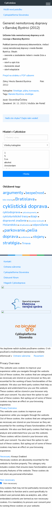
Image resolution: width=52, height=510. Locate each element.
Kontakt (7, 261)
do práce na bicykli (36, 221)
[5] (25, 156)
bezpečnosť (35, 192)
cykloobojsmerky (29, 212)
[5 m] (25, 159)
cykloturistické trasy (15, 216)
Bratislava (25, 199)
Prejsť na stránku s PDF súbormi (18, 75)
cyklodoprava (11, 212)
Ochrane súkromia (21, 355)
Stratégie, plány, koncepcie (26, 90)
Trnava (26, 243)
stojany (38, 236)
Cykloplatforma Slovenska (16, 14)
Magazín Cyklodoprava (14, 282)
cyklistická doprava (25, 206)
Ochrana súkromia (12, 266)
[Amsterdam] (25, 165)
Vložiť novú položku (12, 9)
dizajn (33, 216)
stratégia (29, 94)
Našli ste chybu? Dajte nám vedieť (21, 118)
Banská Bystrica (16, 94)
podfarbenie (25, 237)
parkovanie (14, 230)
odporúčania (40, 225)
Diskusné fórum (11, 277)
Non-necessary (10, 483)
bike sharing (8, 200)
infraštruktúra (24, 225)
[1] (25, 153)
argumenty (13, 193)
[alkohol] (25, 162)
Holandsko (10, 225)
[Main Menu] (48, 4)
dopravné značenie (15, 220)
